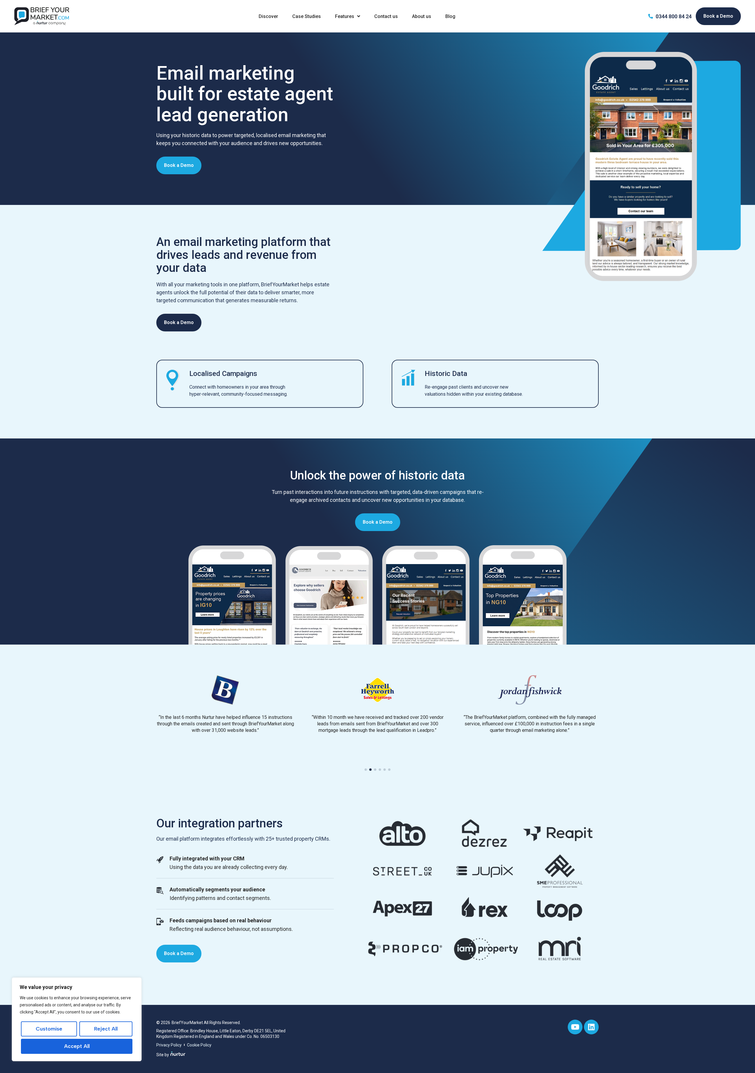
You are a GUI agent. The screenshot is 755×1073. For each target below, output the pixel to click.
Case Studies (306, 16)
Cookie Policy (199, 1045)
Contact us (386, 16)
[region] (77, 1019)
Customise (49, 1029)
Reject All (106, 1029)
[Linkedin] (591, 1027)
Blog (450, 16)
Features (344, 16)
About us (421, 16)
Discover (268, 16)
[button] (366, 769)
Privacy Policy (169, 1045)
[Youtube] (575, 1027)
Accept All (77, 1046)
